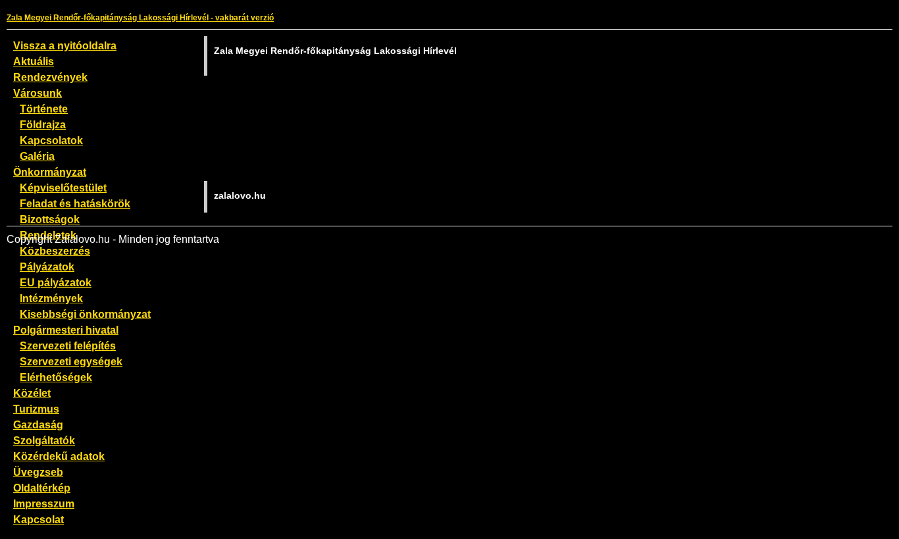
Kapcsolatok (51, 140)
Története (44, 109)
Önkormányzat (49, 172)
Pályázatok (47, 266)
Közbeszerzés (55, 251)
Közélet (32, 393)
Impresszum (43, 503)
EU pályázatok (55, 282)
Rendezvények (50, 77)
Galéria (37, 156)
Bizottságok (50, 219)
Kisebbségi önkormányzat (85, 314)
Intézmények (51, 298)
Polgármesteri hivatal (65, 330)
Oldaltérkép (41, 488)
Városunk (37, 93)
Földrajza (43, 124)
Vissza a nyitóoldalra (64, 45)
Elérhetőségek (56, 377)
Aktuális (33, 61)
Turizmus (36, 409)
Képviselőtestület (63, 187)
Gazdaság (38, 424)
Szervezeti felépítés (68, 345)
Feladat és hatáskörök (75, 203)
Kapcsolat (38, 519)
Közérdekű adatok (59, 456)
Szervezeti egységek (71, 361)
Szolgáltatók (44, 440)
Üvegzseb (38, 472)
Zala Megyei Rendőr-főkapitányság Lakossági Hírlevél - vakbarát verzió (140, 17)
